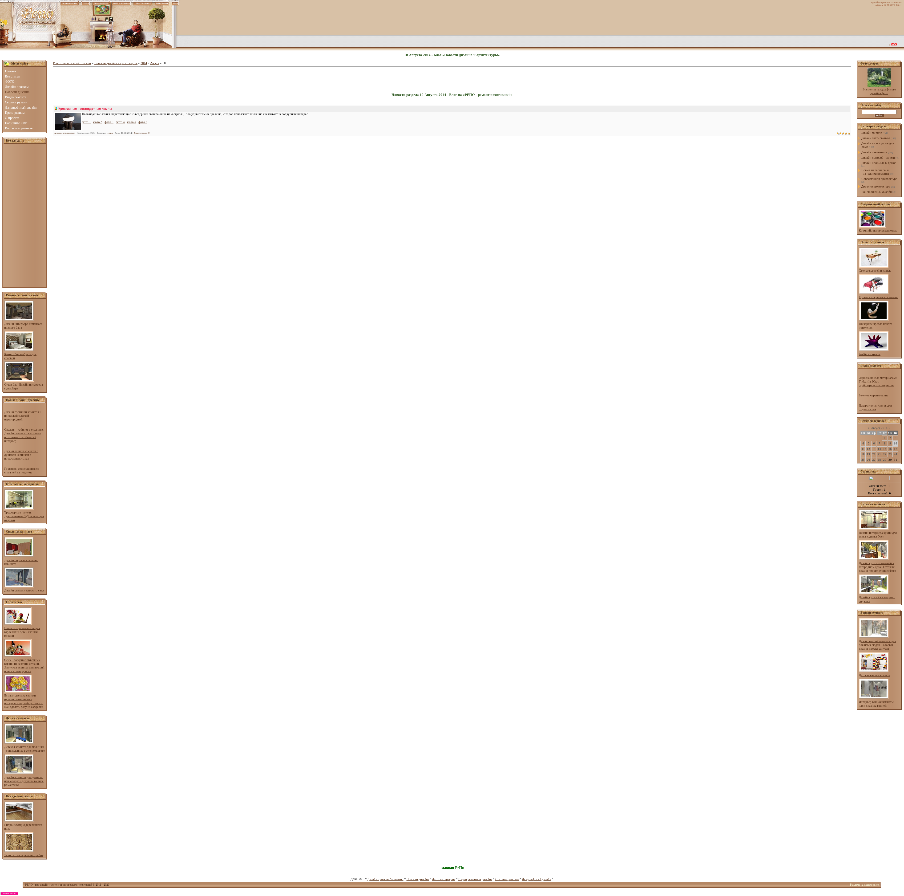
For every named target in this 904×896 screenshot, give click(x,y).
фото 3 (109, 122)
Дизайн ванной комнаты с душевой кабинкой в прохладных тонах (21, 454)
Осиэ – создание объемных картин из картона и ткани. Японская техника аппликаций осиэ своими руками (24, 665)
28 (879, 459)
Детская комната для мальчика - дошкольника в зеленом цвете (24, 748)
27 (874, 459)
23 (890, 454)
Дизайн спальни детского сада (24, 590)
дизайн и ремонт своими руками (59, 884)
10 (895, 443)
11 (863, 449)
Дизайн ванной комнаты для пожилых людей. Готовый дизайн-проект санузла (877, 644)
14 (879, 449)
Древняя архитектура (875, 186)
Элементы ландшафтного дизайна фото (879, 91)
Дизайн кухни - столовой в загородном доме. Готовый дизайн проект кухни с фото (877, 566)
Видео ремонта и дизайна (475, 879)
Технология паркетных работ (23, 855)
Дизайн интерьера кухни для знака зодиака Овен (878, 534)
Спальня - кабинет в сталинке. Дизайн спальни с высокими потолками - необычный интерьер (24, 435)
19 (868, 454)
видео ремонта (101, 3)
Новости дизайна (418, 879)
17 (895, 449)
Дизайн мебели (871, 132)
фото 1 (86, 122)
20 (874, 454)
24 (895, 454)
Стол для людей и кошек (875, 270)
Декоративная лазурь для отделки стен (875, 407)
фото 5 (131, 122)
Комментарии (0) (142, 133)
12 (868, 449)
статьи (86, 3)
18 (863, 454)
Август (154, 63)
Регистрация (162, 3)
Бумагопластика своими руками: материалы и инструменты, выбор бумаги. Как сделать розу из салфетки (23, 701)
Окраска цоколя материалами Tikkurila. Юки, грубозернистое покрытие (878, 381)
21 (879, 454)
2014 (144, 63)
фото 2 (97, 122)
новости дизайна (143, 3)
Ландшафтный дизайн (876, 192)
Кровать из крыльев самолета (878, 297)
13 (874, 449)
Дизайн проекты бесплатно (385, 879)
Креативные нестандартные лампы (85, 108)
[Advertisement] (25, 215)
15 (884, 449)
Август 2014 (879, 428)
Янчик (110, 133)
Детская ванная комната (874, 675)
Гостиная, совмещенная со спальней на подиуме (21, 470)
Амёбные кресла (869, 354)
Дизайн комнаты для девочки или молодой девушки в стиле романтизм (24, 780)
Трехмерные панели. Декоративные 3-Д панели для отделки (24, 516)
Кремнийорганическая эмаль (878, 230)
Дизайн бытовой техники (878, 157)
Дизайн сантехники (874, 152)
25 (863, 459)
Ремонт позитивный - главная (72, 63)
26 (868, 459)
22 (884, 454)
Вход (175, 3)
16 (890, 449)
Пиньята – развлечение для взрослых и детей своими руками (22, 631)
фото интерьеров (121, 3)
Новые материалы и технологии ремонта (875, 172)
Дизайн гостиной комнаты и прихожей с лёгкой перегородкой (22, 415)
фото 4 (120, 122)
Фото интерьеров (443, 879)
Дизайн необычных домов (878, 163)
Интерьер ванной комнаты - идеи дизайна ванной (877, 703)
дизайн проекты (69, 3)
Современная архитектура (879, 179)
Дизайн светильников (64, 133)
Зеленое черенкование (873, 395)
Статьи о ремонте (507, 879)
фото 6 (142, 122)
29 (884, 459)
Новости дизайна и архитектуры (115, 63)
